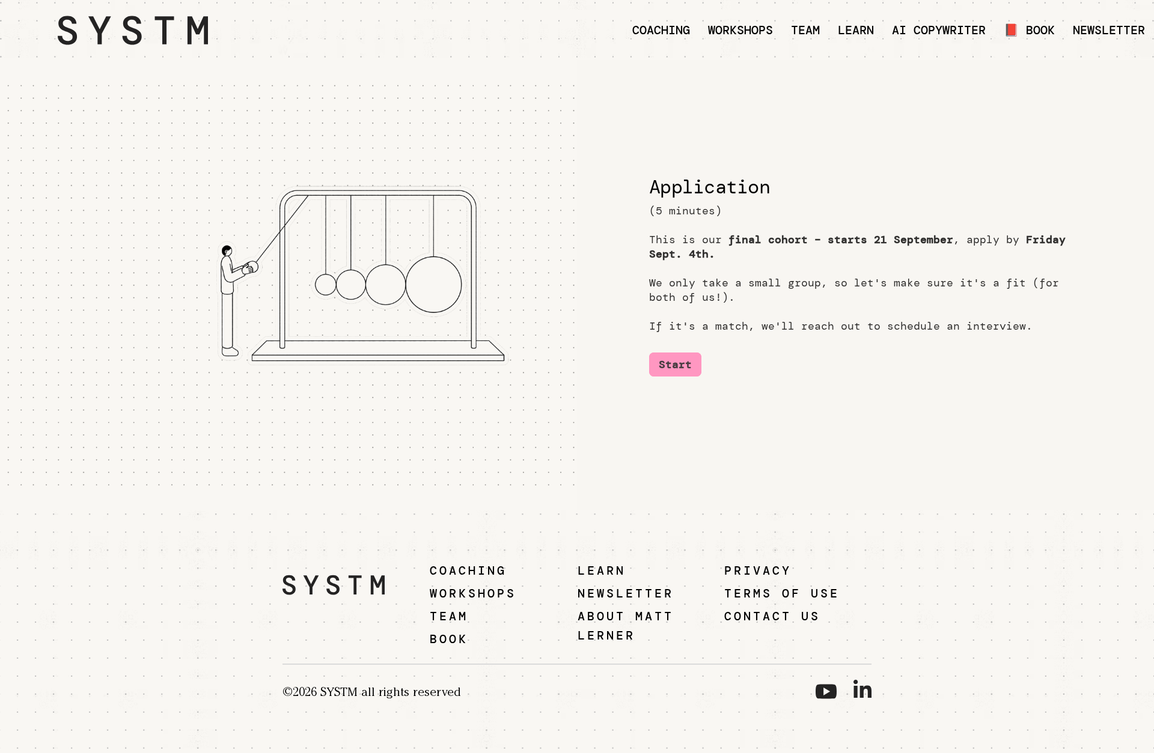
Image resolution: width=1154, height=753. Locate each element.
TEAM (449, 616)
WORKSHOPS (473, 593)
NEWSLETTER (626, 593)
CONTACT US (772, 616)
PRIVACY (758, 570)
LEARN (602, 570)
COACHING (468, 570)
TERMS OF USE (782, 593)
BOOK (449, 639)
